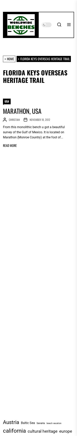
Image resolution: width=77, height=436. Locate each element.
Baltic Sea (28, 423)
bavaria (41, 423)
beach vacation (54, 423)
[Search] (59, 25)
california (14, 431)
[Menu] (69, 25)
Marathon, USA (22, 111)
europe (65, 431)
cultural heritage (42, 431)
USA (7, 101)
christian (14, 120)
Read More (10, 145)
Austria (11, 422)
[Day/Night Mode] (46, 25)
